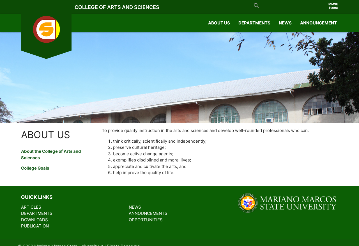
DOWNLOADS (34, 219)
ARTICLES (31, 207)
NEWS (285, 23)
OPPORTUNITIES (146, 219)
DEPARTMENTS (254, 23)
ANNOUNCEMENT (318, 23)
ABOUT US (219, 23)
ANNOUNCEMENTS (148, 213)
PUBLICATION (35, 226)
